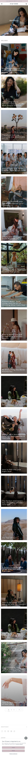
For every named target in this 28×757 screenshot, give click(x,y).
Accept (13, 747)
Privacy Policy (19, 744)
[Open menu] (3, 4)
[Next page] (22, 709)
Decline (13, 750)
